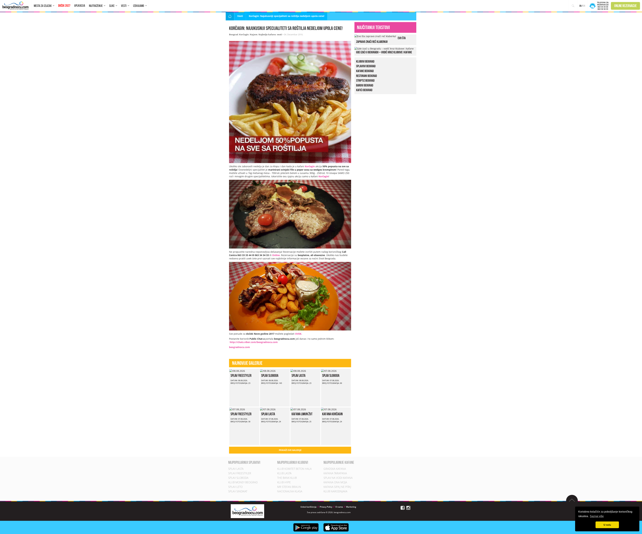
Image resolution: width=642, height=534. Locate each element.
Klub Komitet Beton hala (294, 469)
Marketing (351, 506)
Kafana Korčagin (332, 414)
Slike (112, 6)
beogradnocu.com (239, 347)
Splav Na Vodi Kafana (338, 478)
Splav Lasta (298, 375)
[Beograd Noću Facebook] (403, 507)
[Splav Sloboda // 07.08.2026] (329, 370)
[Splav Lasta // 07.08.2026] (268, 409)
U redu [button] (607, 524)
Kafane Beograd (365, 71)
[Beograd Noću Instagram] (408, 507)
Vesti (124, 6)
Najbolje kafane (267, 34)
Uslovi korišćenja (308, 506)
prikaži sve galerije (290, 450)
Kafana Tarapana (335, 473)
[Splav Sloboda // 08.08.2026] (268, 370)
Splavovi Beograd (366, 66)
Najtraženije (96, 6)
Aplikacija (79, 5)
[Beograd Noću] (247, 511)
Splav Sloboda (269, 375)
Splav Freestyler (241, 375)
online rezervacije (625, 6)
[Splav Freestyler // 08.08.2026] (237, 370)
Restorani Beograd (366, 76)
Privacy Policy (326, 506)
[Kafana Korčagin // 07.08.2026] (329, 409)
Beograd (233, 34)
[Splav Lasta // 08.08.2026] (298, 370)
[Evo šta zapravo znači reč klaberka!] (375, 36)
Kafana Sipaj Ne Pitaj (337, 487)
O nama (339, 506)
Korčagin (244, 34)
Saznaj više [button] (597, 516)
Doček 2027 (64, 5)
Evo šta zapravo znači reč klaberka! (381, 39)
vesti (279, 34)
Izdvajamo (138, 6)
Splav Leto (235, 487)
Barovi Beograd (364, 85)
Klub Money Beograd (243, 482)
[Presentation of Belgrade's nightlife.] (16, 5)
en (584, 5)
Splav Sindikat (237, 491)
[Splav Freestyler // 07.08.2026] (237, 409)
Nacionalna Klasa (289, 491)
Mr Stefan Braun (289, 487)
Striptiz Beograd (365, 80)
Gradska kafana (335, 469)
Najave (253, 34)
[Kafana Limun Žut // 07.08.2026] (298, 409)
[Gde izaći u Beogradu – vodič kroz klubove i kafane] (384, 48)
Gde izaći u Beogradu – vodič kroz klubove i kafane (384, 52)
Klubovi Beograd (365, 61)
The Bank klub (287, 478)
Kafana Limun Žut (302, 414)
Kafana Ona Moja (335, 482)
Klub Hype (284, 482)
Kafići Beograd (364, 90)
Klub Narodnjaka (335, 491)
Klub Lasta (284, 473)
